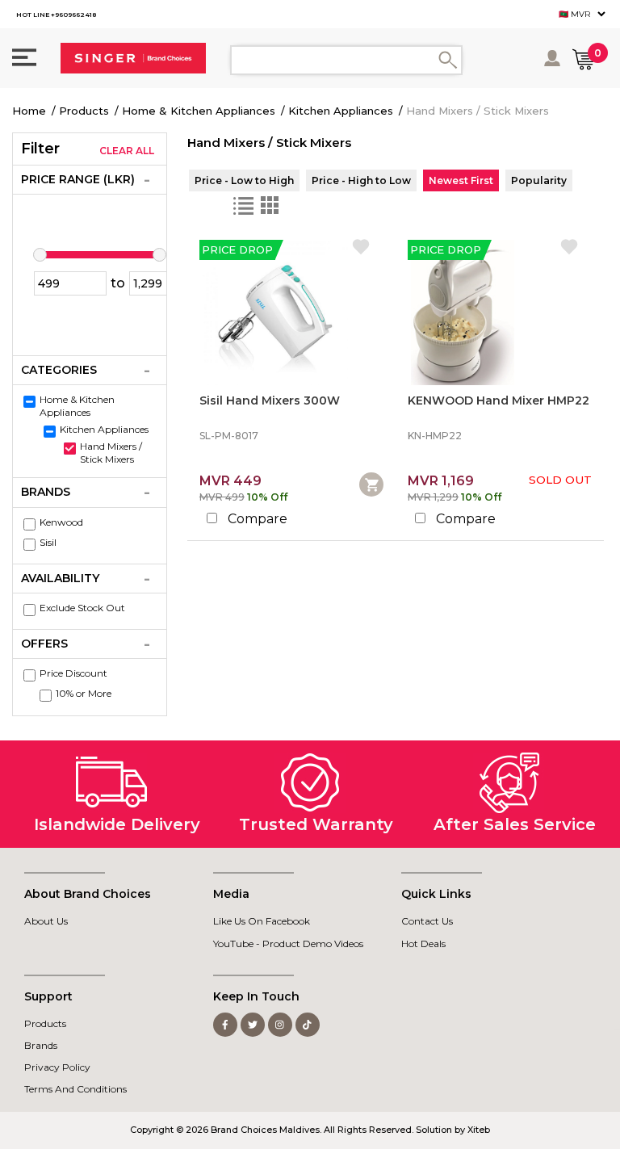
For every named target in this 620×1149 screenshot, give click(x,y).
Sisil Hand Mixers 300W (269, 401)
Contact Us (427, 921)
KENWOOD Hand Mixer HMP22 (498, 401)
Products (84, 110)
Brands (40, 1045)
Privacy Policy (57, 1067)
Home (29, 110)
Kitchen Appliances (340, 110)
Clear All (126, 151)
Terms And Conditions (75, 1089)
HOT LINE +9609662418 (56, 14)
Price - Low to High (244, 180)
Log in (553, 58)
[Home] (133, 58)
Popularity (539, 180)
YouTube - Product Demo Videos (288, 943)
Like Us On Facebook (261, 921)
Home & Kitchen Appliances (198, 110)
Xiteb (478, 1129)
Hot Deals (423, 943)
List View (243, 205)
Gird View (270, 205)
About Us (46, 921)
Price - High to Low (361, 180)
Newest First (461, 180)
